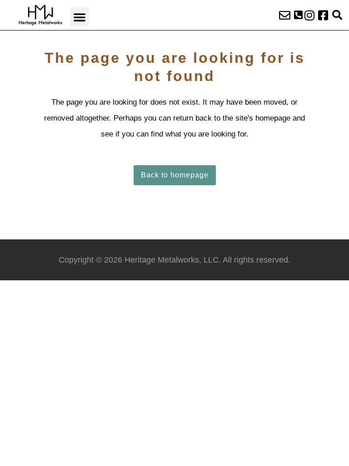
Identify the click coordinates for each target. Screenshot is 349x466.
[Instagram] (309, 15)
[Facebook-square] (323, 15)
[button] (79, 16)
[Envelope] (285, 15)
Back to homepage (175, 175)
